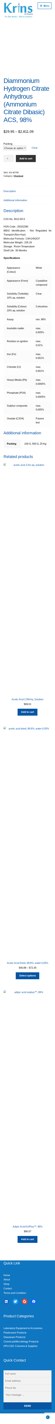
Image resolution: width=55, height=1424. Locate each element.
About (7, 1279)
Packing (8, 144)
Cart (42, 1416)
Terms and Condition (15, 1293)
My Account (9, 1419)
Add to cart (25, 158)
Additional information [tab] (15, 200)
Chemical (18, 176)
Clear (35, 148)
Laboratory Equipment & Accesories (23, 1328)
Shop (6, 1284)
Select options (27, 975)
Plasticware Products (15, 1332)
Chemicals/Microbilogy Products (21, 1341)
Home (7, 1275)
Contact (8, 1288)
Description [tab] (10, 191)
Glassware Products (14, 1337)
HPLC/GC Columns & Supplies (20, 1346)
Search (27, 1419)
